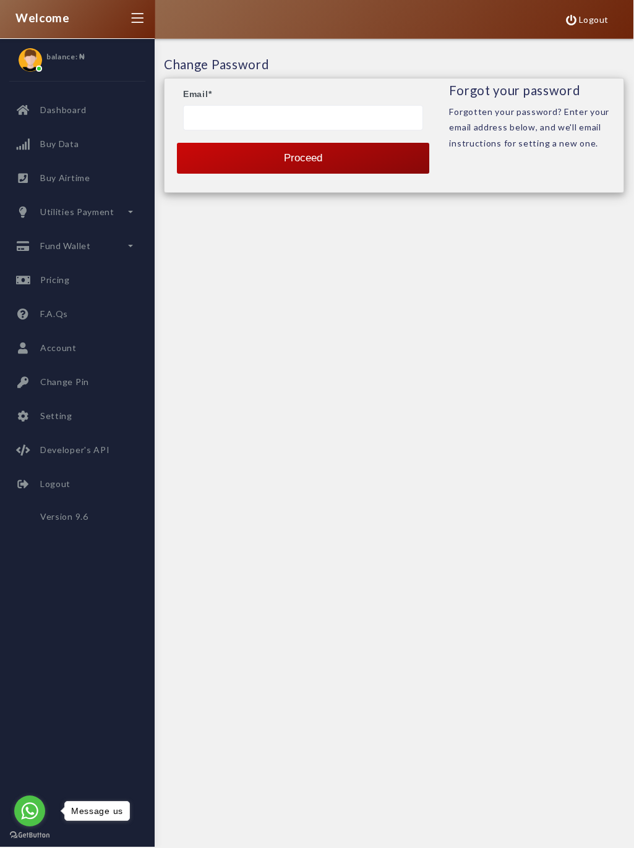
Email (197, 94)
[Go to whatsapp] (29, 810)
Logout (592, 19)
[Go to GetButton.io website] (29, 834)
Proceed (303, 158)
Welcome (42, 18)
